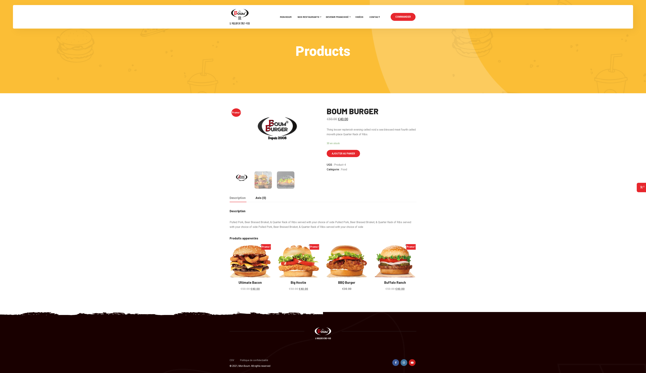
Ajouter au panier (343, 153)
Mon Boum (286, 16)
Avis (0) (261, 198)
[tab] (237, 198)
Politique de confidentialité (254, 360)
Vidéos (359, 16)
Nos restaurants (308, 16)
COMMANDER (403, 16)
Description (238, 198)
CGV (232, 360)
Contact (374, 16)
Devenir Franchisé (337, 16)
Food (344, 169)
